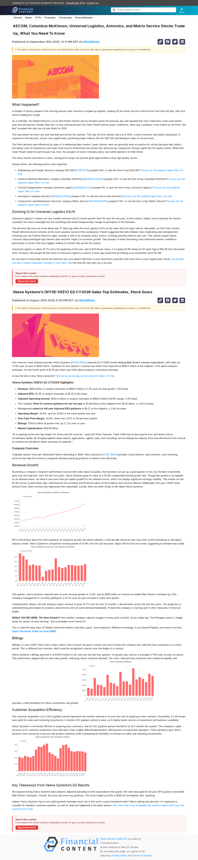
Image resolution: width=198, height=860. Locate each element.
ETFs (38, 17)
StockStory (92, 42)
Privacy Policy (119, 855)
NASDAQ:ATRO (61, 196)
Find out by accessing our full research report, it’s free (85, 376)
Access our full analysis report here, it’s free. (148, 196)
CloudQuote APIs (75, 2)
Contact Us (92, 2)
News (28, 17)
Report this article (27, 281)
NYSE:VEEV (78, 362)
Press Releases (84, 17)
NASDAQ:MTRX (98, 201)
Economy (50, 17)
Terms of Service (142, 855)
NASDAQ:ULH (83, 187)
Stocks (18, 17)
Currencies (65, 17)
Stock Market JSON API (113, 838)
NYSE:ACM (81, 170)
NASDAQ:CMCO (93, 179)
